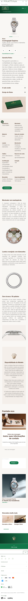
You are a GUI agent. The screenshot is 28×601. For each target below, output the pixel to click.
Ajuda (2, 570)
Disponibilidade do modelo (8, 53)
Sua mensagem (5, 458)
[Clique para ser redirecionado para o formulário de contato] (11, 50)
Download (7, 187)
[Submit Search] (26, 4)
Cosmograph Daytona (7, 11)
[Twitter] (9, 559)
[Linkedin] (13, 559)
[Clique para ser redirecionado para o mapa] (17, 50)
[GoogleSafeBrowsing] (4, 587)
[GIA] (10, 587)
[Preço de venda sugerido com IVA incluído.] (12, 46)
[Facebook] (5, 559)
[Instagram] (2, 559)
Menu (23, 8)
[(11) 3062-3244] (5, 50)
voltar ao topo (14, 547)
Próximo (13, 462)
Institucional (4, 562)
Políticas (3, 566)
